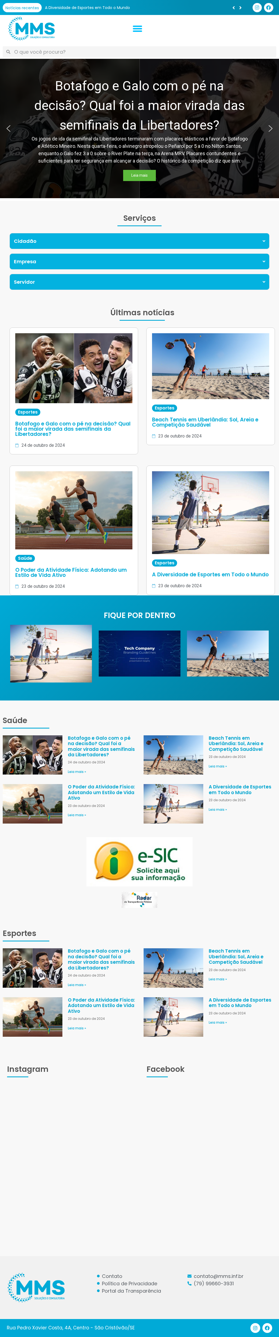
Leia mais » (77, 771)
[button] (240, 8)
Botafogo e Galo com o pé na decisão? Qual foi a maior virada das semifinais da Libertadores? (135, 7)
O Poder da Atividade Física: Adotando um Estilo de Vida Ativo (101, 792)
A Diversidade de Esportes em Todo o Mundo (240, 790)
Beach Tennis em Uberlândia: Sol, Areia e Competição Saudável (236, 743)
